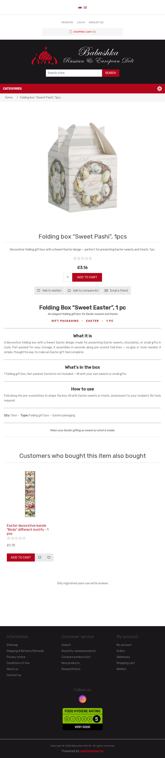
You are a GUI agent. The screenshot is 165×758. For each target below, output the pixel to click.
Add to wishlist (52, 290)
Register (67, 22)
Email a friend (119, 290)
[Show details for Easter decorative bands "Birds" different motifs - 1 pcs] (30, 494)
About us (12, 669)
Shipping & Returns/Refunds (25, 651)
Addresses (123, 657)
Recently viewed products (79, 651)
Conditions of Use (18, 663)
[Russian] (79, 7)
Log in (81, 22)
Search (110, 73)
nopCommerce (91, 751)
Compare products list (76, 657)
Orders (121, 651)
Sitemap (12, 645)
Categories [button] (12, 88)
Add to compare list (86, 290)
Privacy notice (16, 657)
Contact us (14, 675)
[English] (85, 7)
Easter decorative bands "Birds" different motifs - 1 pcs (27, 529)
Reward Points (71, 669)
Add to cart (87, 277)
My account (124, 645)
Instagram (82, 699)
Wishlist (121, 669)
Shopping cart (126, 663)
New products (71, 663)
